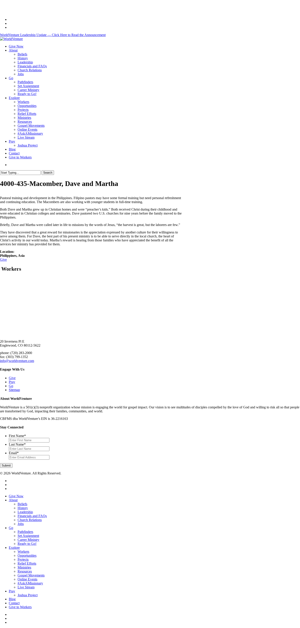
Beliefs (22, 504)
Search (47, 172)
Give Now (16, 496)
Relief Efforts (27, 563)
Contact (14, 603)
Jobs (21, 524)
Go (11, 386)
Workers (23, 551)
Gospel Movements (31, 575)
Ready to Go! (27, 543)
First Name (17, 436)
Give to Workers (20, 607)
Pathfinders (25, 532)
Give (3, 259)
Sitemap (14, 390)
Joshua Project (28, 595)
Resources (25, 571)
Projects (23, 559)
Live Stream (26, 587)
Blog (12, 599)
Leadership (25, 512)
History (23, 508)
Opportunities (27, 555)
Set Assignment (28, 536)
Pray (12, 382)
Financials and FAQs (32, 516)
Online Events (27, 579)
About (13, 500)
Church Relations (30, 520)
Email (14, 453)
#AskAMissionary (30, 583)
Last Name (17, 444)
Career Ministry (28, 540)
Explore (14, 547)
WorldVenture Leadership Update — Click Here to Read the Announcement (53, 35)
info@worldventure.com (17, 361)
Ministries (24, 567)
